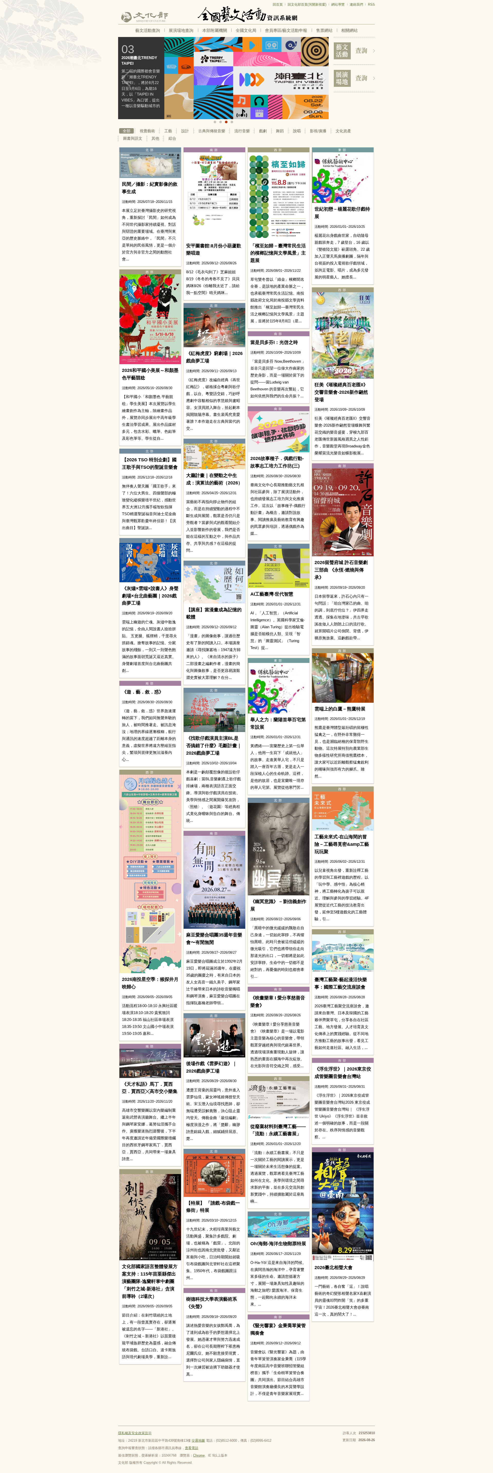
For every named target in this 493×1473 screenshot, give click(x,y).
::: (119, 2)
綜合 (172, 138)
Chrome (199, 1455)
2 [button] (220, 122)
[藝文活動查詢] (354, 50)
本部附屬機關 (214, 30)
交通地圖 (198, 1440)
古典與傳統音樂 (211, 131)
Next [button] (321, 78)
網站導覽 (338, 4)
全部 (126, 131)
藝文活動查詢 (147, 30)
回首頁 (278, 4)
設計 (185, 131)
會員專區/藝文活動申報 (286, 30)
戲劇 (263, 131)
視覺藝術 (147, 131)
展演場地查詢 (181, 30)
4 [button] (232, 122)
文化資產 (343, 131)
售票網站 (324, 30)
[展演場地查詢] (354, 78)
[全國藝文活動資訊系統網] (246, 14)
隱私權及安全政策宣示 (134, 1433)
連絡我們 (356, 4)
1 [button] (215, 122)
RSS (371, 4)
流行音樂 (242, 131)
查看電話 (191, 1448)
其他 (155, 138)
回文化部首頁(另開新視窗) (307, 4)
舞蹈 (280, 131)
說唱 (297, 131)
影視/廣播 (318, 131)
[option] (199, 78)
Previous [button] (126, 78)
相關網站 (349, 30)
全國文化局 (246, 30)
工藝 (168, 131)
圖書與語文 (132, 138)
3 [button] (226, 122)
